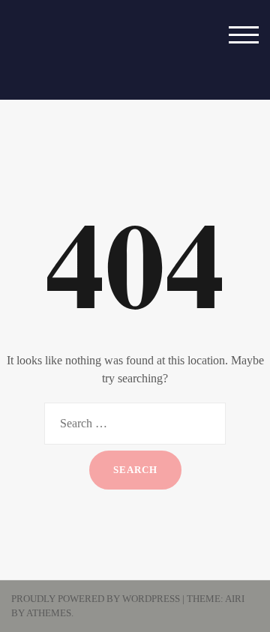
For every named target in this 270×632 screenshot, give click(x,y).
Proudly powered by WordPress (95, 598)
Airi (234, 598)
